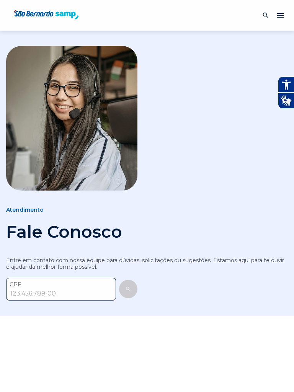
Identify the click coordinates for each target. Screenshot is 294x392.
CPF (15, 284)
